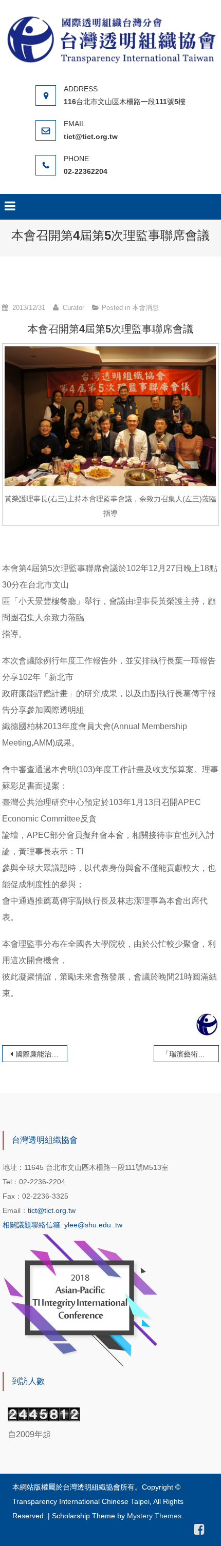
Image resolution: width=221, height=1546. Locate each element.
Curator (73, 307)
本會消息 (145, 307)
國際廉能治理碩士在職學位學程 (41, 1054)
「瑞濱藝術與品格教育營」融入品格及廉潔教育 (190, 1054)
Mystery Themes (154, 1516)
